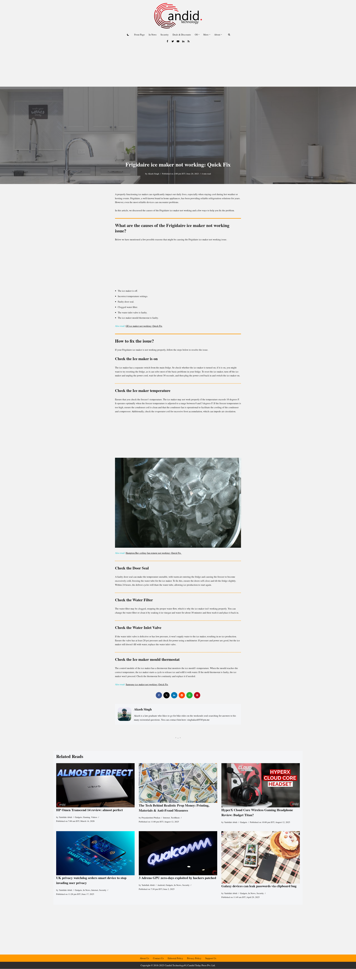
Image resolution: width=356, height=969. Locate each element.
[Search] (229, 35)
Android (161, 885)
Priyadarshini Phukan (151, 817)
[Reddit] (182, 695)
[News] (189, 41)
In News (153, 34)
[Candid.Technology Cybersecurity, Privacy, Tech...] (178, 16)
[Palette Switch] (128, 34)
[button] (198, 34)
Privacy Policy (194, 958)
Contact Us (158, 958)
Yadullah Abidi (65, 817)
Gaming (86, 817)
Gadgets (78, 817)
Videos (94, 817)
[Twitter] (173, 41)
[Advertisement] (178, 65)
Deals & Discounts (182, 34)
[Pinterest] (197, 695)
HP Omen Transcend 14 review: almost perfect (89, 809)
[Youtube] (178, 41)
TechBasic (175, 817)
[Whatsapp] (189, 695)
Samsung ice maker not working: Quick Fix (147, 684)
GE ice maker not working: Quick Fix (144, 326)
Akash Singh (153, 173)
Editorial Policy (175, 958)
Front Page (139, 34)
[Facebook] (167, 41)
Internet (166, 817)
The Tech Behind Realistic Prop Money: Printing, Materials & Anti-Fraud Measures (174, 808)
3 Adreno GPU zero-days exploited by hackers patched (177, 877)
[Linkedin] (183, 41)
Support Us (210, 958)
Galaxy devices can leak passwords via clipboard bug (258, 885)
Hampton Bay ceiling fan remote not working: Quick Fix (154, 553)
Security (164, 34)
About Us (144, 958)
